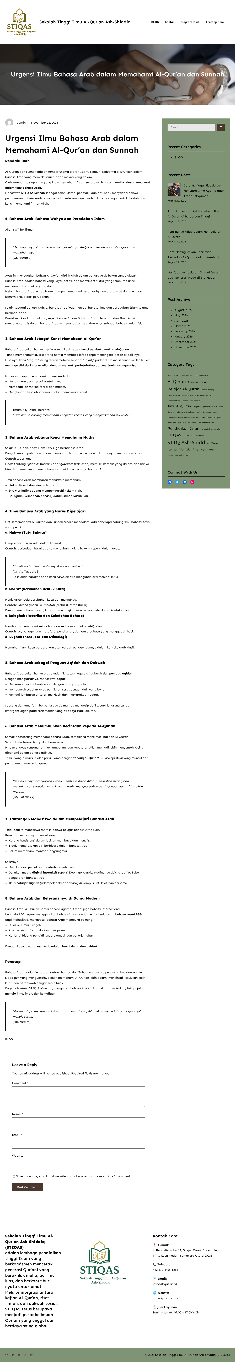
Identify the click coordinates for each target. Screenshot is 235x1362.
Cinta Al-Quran (174, 395)
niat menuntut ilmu (205, 423)
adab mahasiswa (201, 375)
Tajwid (215, 443)
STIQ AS (174, 435)
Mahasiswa (200, 417)
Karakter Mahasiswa (176, 412)
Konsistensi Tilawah (186, 417)
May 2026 (181, 315)
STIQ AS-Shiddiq (197, 435)
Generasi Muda (174, 401)
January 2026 (183, 336)
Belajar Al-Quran (183, 389)
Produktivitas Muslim (211, 429)
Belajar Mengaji (207, 390)
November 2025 (185, 347)
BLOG (9, 1039)
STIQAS (186, 435)
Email (17, 1135)
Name (17, 1114)
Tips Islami (186, 449)
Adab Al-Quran (174, 375)
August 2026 (182, 310)
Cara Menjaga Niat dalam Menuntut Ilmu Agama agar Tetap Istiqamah (204, 191)
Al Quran (177, 381)
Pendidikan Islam (184, 428)
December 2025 (185, 342)
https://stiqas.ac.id (166, 1298)
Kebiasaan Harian (210, 412)
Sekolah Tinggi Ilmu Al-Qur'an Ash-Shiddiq (85, 22)
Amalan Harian (197, 382)
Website (18, 1155)
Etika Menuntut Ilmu (204, 395)
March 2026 (182, 326)
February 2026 (184, 331)
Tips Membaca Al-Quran (178, 455)
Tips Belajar (172, 450)
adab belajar (187, 375)
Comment (20, 1083)
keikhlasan (172, 417)
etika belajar (187, 395)
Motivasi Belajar (174, 423)
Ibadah (185, 401)
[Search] (221, 127)
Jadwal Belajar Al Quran (213, 407)
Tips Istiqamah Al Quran (206, 450)
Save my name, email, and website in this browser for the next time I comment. (73, 1176)
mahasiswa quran (214, 417)
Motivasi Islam (189, 423)
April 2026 (181, 321)
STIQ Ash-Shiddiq (189, 442)
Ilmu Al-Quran (179, 406)
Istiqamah (197, 407)
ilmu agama (195, 401)
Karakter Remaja (193, 412)
